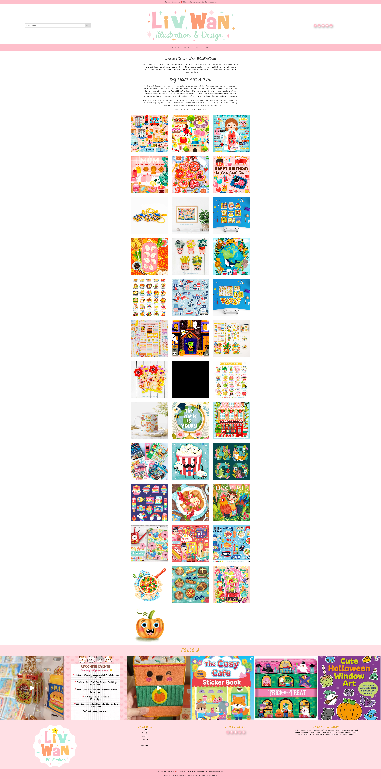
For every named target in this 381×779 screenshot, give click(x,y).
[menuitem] (175, 47)
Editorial (190, 543)
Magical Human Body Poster (231, 133)
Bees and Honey (231, 338)
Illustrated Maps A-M (149, 133)
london (190, 215)
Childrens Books (231, 502)
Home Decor (149, 543)
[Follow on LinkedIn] (327, 25)
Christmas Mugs (149, 420)
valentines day (190, 174)
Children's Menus (231, 543)
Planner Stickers (149, 338)
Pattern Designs (190, 297)
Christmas (231, 420)
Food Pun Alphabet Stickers (231, 379)
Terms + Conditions (209, 775)
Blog (145, 739)
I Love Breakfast (231, 215)
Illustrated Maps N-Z (190, 133)
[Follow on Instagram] (331, 25)
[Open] (32, 688)
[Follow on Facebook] (315, 25)
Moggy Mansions (190, 72)
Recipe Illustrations (190, 502)
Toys (149, 461)
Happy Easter (149, 379)
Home (145, 730)
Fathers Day (190, 461)
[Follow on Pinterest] (323, 25)
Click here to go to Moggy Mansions (190, 109)
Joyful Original (179, 775)
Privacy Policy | (195, 775)
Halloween (190, 338)
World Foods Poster (149, 297)
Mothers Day (149, 174)
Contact (145, 746)
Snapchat (149, 502)
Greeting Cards (190, 420)
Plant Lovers (190, 256)
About (145, 736)
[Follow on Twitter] (319, 25)
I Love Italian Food (231, 297)
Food (149, 584)
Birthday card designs (231, 174)
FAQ (145, 743)
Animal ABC (231, 461)
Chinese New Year (149, 256)
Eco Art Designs (231, 256)
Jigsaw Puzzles (190, 379)
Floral (231, 584)
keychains (149, 215)
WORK (145, 733)
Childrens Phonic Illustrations (149, 625)
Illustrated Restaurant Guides (190, 584)
